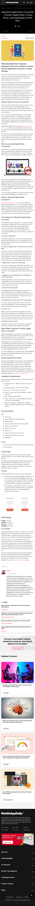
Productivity (4, 609)
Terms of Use (19, 897)
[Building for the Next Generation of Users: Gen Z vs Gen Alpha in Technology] (17, 672)
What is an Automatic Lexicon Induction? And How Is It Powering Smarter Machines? (17, 721)
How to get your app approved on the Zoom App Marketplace (15, 606)
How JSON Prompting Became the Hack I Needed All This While (17, 792)
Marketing (4, 631)
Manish (8, 571)
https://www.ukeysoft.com (20, 373)
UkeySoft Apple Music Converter (10, 202)
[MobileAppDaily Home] (12, 2)
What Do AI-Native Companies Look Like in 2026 (15, 620)
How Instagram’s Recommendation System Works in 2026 (16, 627)
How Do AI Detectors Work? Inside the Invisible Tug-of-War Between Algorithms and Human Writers (16, 757)
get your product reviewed (18, 560)
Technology (8, 8)
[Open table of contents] (31, 895)
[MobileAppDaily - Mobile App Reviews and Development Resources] (17, 814)
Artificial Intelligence (6, 623)
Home (2, 8)
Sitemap (27, 897)
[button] (17, 853)
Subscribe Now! (8, 842)
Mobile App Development (7, 617)
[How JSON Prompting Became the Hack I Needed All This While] (17, 779)
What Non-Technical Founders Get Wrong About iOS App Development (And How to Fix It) (17, 613)
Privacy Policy (10, 897)
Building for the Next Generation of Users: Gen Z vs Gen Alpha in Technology (17, 685)
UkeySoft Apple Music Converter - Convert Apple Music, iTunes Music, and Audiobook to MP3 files (23, 8)
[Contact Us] (24, 2)
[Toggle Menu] (3, 2)
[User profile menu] (32, 2)
